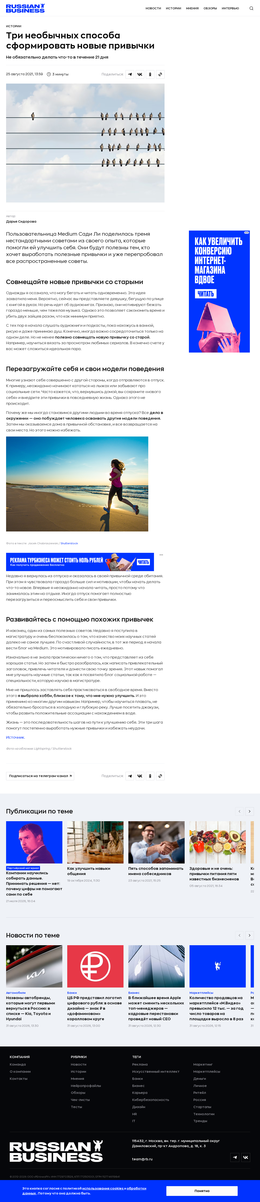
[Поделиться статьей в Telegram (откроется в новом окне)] (130, 74)
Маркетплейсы (206, 1071)
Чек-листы (80, 1100)
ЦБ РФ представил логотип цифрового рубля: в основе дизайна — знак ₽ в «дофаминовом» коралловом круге (94, 1008)
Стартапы (202, 1107)
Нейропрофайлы (86, 1086)
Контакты (18, 1078)
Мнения (192, 8)
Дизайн (138, 1107)
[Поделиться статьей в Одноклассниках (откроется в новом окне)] (150, 74)
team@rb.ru (142, 1159)
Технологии (203, 1114)
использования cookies (103, 1188)
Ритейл (199, 1092)
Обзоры (210, 8)
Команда (18, 1064)
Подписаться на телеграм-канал (38, 776)
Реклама (140, 1064)
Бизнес (138, 1086)
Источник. (15, 737)
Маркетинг (203, 1064)
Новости (153, 8)
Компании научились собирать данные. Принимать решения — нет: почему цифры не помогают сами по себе (34, 883)
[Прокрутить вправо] (249, 811)
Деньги (199, 1078)
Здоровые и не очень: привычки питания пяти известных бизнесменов (214, 874)
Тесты (76, 1107)
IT (133, 1121)
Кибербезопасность (150, 1100)
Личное (200, 1086)
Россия (199, 1100)
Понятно (202, 1191)
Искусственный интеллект (156, 1071)
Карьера (139, 1092)
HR (134, 1114)
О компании (20, 1071)
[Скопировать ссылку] (160, 74)
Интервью (230, 8)
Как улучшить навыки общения (88, 871)
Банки (137, 1078)
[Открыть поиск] (251, 8)
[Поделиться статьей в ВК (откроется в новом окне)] (140, 74)
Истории (173, 8)
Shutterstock (69, 543)
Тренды (200, 1121)
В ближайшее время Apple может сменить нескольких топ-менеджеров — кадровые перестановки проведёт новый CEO (156, 1008)
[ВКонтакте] (245, 1157)
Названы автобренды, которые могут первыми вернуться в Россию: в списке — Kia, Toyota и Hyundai (30, 1008)
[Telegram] (234, 1157)
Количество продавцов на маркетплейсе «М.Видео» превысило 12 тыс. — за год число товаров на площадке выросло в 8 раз (217, 1008)
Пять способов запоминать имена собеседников (155, 871)
